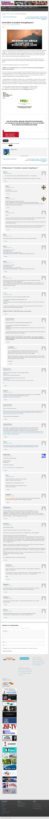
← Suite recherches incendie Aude (9, 17)
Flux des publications (37, 804)
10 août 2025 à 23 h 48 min (10, 566)
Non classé (4, 810)
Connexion (35, 802)
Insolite (30, 7)
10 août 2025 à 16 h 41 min (7, 443)
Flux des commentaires (37, 806)
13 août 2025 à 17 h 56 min (7, 611)
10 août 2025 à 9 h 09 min (7, 247)
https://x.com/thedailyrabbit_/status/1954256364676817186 (13, 467)
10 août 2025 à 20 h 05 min (7, 508)
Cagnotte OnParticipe (24, 658)
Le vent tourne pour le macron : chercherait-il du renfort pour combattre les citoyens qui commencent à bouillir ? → (36, 18)
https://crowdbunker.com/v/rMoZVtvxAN (13, 397)
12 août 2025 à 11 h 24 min (7, 598)
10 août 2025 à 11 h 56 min (10, 320)
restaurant (17, 74)
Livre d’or (10, 9)
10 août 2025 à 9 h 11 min (7, 262)
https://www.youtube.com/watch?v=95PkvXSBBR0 (12, 252)
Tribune (25, 7)
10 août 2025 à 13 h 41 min (7, 370)
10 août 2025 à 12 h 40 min (10, 212)
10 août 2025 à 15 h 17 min (7, 406)
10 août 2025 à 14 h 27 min (7, 392)
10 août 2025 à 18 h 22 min (7, 455)
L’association (4, 9)
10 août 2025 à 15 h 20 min (7, 425)
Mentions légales (20, 805)
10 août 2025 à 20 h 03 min (12, 348)
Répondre (5, 181)
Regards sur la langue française (37, 659)
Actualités (3, 7)
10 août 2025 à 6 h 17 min (7, 236)
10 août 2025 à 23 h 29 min (7, 525)
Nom (5, 645)
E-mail (5, 642)
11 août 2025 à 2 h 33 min (10, 476)
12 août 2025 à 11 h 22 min (10, 495)
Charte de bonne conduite (22, 803)
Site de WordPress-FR (37, 808)
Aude (6, 72)
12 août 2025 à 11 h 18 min (7, 585)
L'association (4, 808)
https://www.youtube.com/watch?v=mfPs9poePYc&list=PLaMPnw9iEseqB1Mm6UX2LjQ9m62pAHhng (21, 445)
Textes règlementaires (12, 7)
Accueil (8, 13)
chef (3, 74)
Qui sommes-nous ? (21, 802)
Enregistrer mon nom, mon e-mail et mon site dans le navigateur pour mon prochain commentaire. (20, 648)
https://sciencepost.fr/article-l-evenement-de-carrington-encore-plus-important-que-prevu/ (18, 380)
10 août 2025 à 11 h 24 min (10, 198)
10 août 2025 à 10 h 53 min (10, 187)
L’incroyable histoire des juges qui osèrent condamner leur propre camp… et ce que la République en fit (39, 663)
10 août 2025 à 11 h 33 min (7, 294)
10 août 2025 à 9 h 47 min (7, 277)
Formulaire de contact (21, 806)
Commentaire (5, 631)
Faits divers (20, 7)
